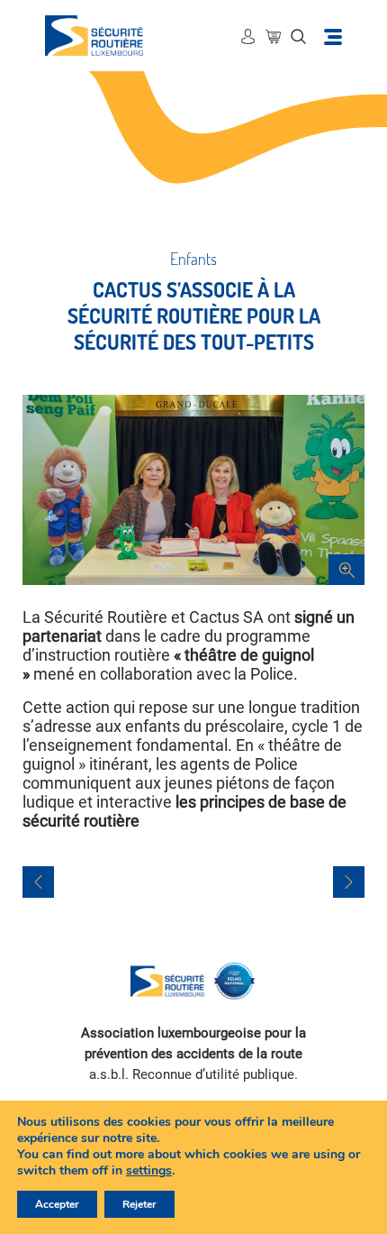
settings (149, 1171)
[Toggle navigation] (333, 35)
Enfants (193, 259)
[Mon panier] (273, 36)
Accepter (57, 1204)
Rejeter (139, 1204)
